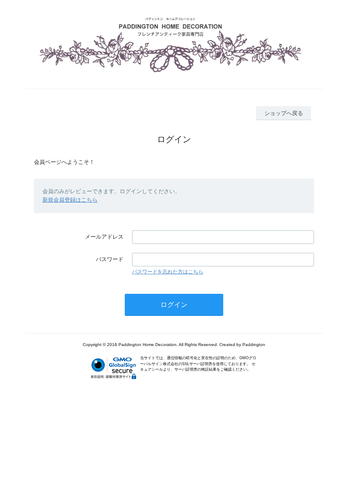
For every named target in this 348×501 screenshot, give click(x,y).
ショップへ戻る (283, 113)
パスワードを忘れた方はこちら (167, 272)
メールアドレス (104, 237)
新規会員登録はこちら (70, 200)
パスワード (109, 259)
